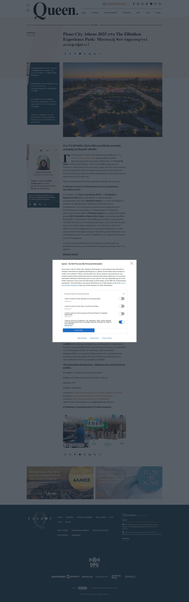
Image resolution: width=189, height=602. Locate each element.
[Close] (132, 264)
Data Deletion (82, 338)
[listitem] (94, 294)
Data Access (94, 338)
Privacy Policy (107, 338)
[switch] (121, 298)
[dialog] (94, 301)
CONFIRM (79, 330)
